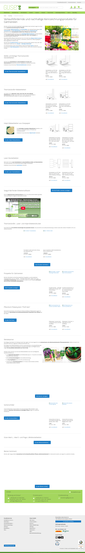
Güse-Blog (10, 15)
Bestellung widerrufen (9, 545)
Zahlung (5, 526)
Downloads (6, 521)
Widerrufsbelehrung (34, 525)
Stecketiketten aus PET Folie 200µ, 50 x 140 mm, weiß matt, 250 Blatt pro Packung (54, 173)
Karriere (31, 523)
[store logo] (12, 7)
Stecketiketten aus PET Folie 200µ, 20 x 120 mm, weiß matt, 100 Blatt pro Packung (68, 173)
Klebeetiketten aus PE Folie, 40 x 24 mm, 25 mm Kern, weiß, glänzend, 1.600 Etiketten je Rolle (51, 105)
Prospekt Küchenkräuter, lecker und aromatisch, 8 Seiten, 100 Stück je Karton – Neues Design (68, 289)
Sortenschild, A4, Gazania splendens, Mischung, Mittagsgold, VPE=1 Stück (67, 420)
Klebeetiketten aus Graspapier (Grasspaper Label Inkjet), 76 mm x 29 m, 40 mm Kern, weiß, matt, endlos (54, 139)
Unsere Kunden (33, 521)
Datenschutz (32, 528)
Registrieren (75, 8)
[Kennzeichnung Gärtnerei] (62, 50)
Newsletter (79, 2)
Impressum (32, 529)
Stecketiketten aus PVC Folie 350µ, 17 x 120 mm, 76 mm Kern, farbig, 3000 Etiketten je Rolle (65, 72)
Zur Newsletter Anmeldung (68, 521)
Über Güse (32, 520)
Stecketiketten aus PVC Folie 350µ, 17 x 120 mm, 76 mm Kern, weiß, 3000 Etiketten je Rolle (51, 72)
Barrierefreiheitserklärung (35, 533)
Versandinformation (8, 523)
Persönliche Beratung (72, 2)
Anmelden (71, 8)
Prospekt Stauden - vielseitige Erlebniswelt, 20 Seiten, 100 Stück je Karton (55, 289)
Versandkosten (51, 79)
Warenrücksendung (8, 525)
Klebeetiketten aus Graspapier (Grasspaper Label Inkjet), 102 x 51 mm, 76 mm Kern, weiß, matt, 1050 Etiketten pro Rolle (68, 140)
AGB (30, 531)
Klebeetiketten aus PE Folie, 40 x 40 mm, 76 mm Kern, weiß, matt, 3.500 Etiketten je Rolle (65, 105)
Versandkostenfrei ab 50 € (62, 2)
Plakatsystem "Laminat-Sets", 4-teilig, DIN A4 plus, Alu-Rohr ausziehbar (55, 322)
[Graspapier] (10, 134)
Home (5, 15)
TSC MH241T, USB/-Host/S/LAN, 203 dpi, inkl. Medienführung (32, 250)
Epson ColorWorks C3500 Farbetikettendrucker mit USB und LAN (52, 250)
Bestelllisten (6, 528)
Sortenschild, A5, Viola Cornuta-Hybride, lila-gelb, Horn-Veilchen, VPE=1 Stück (55, 420)
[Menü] (83, 540)
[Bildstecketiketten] (61, 362)
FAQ (5, 529)
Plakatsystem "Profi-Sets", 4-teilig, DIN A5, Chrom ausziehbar (68, 322)
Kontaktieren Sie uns (8, 520)
